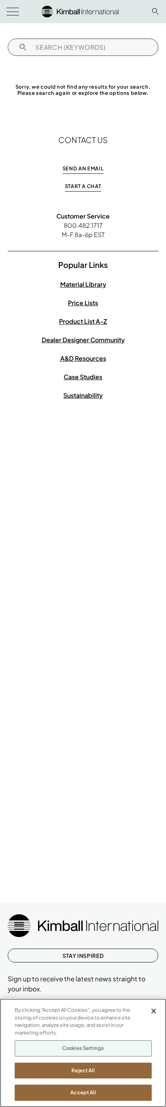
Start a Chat (83, 186)
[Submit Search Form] (23, 47)
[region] (83, 1053)
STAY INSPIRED (83, 955)
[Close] (153, 1011)
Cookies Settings (83, 1048)
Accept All (82, 1092)
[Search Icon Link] (155, 11)
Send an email (83, 168)
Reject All (82, 1070)
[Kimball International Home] (80, 11)
